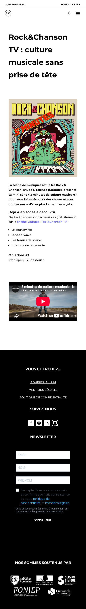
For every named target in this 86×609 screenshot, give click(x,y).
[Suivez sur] (55, 423)
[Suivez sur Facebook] (31, 423)
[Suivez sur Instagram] (39, 423)
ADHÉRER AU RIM (43, 382)
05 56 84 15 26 (16, 4)
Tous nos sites (70, 4)
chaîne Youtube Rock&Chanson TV (42, 222)
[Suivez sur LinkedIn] (47, 423)
